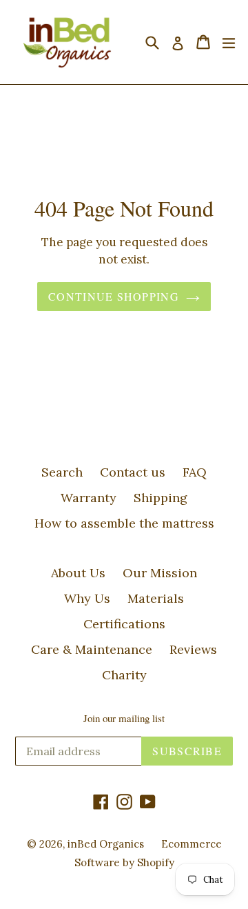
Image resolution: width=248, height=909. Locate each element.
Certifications (124, 624)
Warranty (88, 498)
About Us (78, 573)
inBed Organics (106, 843)
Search (62, 472)
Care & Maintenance (91, 649)
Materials (155, 598)
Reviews (193, 649)
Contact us (132, 472)
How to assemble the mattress (124, 523)
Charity (124, 675)
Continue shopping (113, 296)
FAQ (195, 472)
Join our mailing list (124, 718)
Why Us (87, 598)
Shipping (160, 498)
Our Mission (160, 573)
